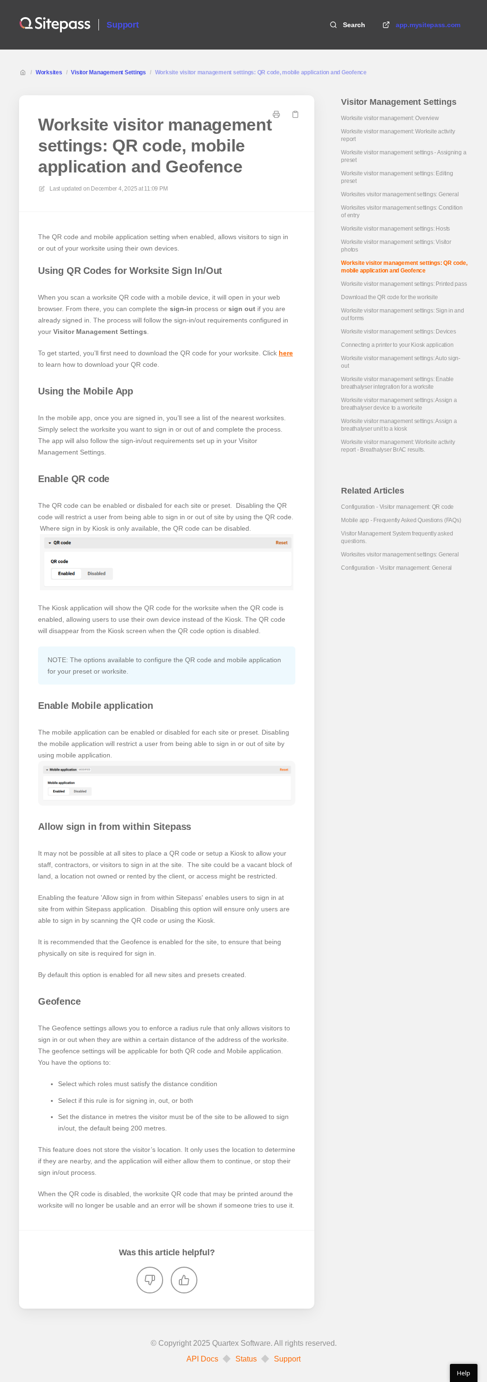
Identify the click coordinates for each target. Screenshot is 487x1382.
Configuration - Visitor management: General (396, 568)
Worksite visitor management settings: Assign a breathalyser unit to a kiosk (399, 425)
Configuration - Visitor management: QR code (397, 507)
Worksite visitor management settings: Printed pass (404, 284)
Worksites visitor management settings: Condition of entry (401, 211)
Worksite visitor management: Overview (389, 118)
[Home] (55, 24)
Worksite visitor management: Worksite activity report (398, 135)
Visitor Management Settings (108, 72)
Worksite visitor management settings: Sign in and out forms (402, 314)
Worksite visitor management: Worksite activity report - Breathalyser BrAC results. (398, 446)
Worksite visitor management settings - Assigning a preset (403, 156)
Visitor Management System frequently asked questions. (397, 537)
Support (123, 25)
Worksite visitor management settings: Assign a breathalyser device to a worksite (399, 404)
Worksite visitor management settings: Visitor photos (396, 246)
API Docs (202, 1359)
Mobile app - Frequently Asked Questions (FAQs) (401, 520)
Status (246, 1359)
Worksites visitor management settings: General (399, 194)
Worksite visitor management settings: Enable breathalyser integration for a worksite (397, 383)
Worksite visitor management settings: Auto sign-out (400, 362)
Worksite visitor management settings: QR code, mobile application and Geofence (261, 72)
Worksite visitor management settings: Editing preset (397, 177)
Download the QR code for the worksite (389, 297)
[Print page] (276, 114)
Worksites (49, 72)
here (286, 353)
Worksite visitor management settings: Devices (398, 331)
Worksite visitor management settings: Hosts (395, 228)
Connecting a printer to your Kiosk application (397, 345)
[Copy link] (295, 114)
